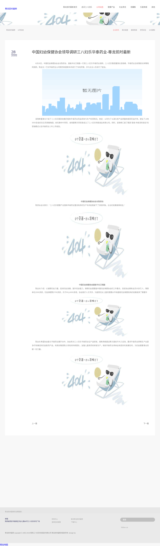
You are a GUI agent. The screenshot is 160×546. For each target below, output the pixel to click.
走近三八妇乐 (87, 7)
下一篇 (146, 423)
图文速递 (125, 30)
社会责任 (122, 7)
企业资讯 (116, 30)
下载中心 (74, 522)
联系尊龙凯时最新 (77, 519)
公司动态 (99, 7)
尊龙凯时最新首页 (70, 7)
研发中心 (55, 519)
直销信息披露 (56, 522)
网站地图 (4, 545)
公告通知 (152, 30)
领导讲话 (143, 30)
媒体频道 (134, 30)
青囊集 (133, 7)
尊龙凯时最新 (11, 9)
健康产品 (111, 7)
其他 (153, 7)
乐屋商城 (143, 7)
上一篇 (34, 423)
